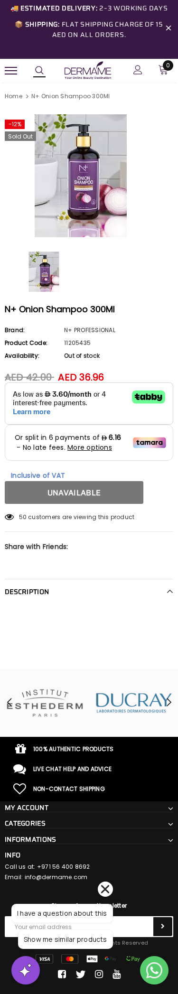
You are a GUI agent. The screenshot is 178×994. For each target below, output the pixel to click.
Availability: (22, 356)
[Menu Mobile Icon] (11, 71)
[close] (168, 29)
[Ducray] (134, 703)
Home (13, 96)
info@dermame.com (56, 877)
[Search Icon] (39, 70)
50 (23, 517)
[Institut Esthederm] (44, 703)
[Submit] (162, 926)
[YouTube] (116, 974)
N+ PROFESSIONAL (89, 330)
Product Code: (26, 343)
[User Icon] (137, 71)
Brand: (15, 330)
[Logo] (88, 69)
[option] (89, 175)
